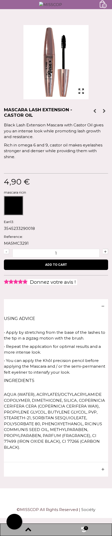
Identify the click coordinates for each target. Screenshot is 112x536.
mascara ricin (15, 192)
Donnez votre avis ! (52, 282)
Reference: (13, 237)
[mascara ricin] (13, 205)
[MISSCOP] (50, 4)
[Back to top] (28, 530)
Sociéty (88, 509)
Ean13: (9, 222)
